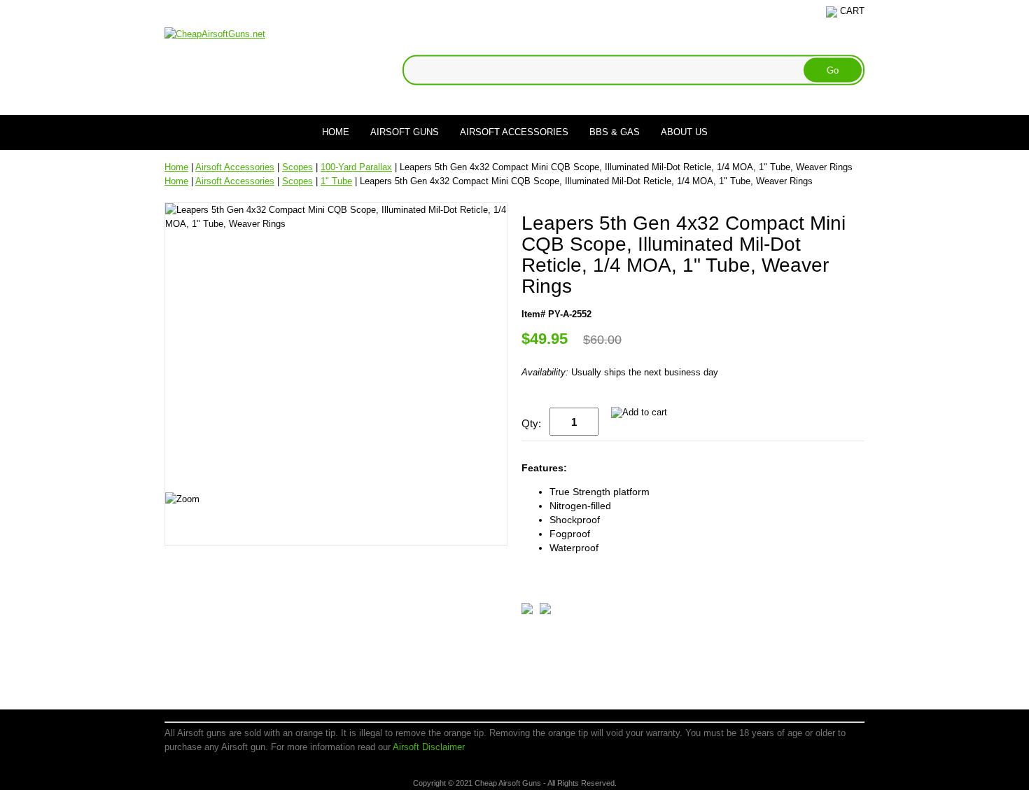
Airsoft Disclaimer (429, 747)
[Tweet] (527, 611)
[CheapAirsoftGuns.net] (214, 33)
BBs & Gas (614, 132)
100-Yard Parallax (356, 167)
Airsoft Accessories (514, 132)
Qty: (531, 423)
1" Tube (336, 181)
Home (335, 132)
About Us (684, 132)
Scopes (297, 167)
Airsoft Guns (404, 132)
